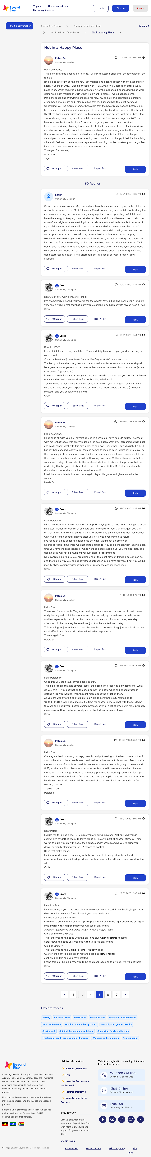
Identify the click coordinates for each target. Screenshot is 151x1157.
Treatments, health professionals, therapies (65, 1038)
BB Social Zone (62, 1017)
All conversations (57, 6)
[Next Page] (125, 994)
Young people (130, 1038)
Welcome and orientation (106, 1038)
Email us (116, 1104)
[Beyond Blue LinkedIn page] (140, 1125)
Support (140, 8)
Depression (80, 1017)
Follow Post (78, 168)
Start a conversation (20, 26)
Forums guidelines (43, 10)
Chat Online (119, 1088)
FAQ (67, 1074)
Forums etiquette (75, 1091)
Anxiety (46, 1017)
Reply (135, 169)
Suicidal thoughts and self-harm (76, 1031)
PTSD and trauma (51, 1024)
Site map (132, 1150)
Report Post (100, 168)
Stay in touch (68, 1141)
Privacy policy (117, 1148)
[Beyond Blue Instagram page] (121, 1125)
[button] (48, 168)
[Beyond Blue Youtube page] (112, 1125)
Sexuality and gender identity (116, 1024)
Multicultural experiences (122, 1017)
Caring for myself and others (87, 26)
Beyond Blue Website (15, 1065)
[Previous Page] (64, 994)
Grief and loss (97, 1017)
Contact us (71, 1148)
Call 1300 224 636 (122, 1073)
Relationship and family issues (64, 32)
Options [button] (142, 26)
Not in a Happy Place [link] (103, 32)
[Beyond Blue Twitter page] (131, 1125)
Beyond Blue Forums (15, 8)
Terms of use (93, 1148)
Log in (101, 8)
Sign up (121, 8)
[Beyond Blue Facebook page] (102, 1125)
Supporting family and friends (113, 1031)
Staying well (48, 1031)
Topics (37, 6)
